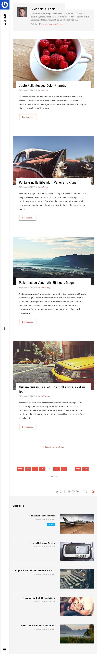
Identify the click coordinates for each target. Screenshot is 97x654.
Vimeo (57, 491)
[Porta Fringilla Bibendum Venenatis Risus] (53, 160)
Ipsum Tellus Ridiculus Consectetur (38, 625)
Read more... (27, 117)
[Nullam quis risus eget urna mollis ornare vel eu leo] (53, 365)
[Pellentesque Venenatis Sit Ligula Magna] (53, 261)
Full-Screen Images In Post (42, 515)
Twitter (69, 491)
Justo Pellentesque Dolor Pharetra (43, 85)
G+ (61, 491)
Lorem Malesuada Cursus (43, 543)
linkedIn (65, 491)
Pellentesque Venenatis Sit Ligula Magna (47, 283)
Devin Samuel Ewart (48, 519)
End (85, 469)
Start (20, 469)
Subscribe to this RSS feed (54, 447)
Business (46, 396)
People (45, 90)
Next (78, 469)
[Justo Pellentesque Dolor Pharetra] (53, 63)
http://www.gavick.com (52, 24)
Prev (28, 469)
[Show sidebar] (4, 650)
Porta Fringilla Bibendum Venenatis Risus (47, 182)
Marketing (46, 287)
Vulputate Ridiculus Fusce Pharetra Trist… (35, 570)
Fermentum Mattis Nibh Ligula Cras (38, 598)
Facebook (73, 491)
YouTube (77, 491)
